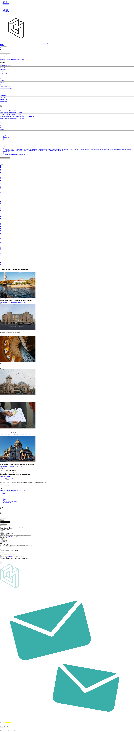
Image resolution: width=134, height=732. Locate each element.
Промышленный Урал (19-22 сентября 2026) (8, 110)
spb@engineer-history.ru (11, 478)
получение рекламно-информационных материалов (39, 516)
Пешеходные (5, 135)
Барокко (1, 84)
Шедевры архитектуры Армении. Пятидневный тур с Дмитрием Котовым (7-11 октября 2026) (17, 116)
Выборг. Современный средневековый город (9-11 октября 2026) (12, 118)
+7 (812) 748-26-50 (21, 527)
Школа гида (5, 1)
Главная (4, 492)
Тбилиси (16, 59)
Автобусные (2, 91)
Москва (2, 59)
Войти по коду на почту (4, 544)
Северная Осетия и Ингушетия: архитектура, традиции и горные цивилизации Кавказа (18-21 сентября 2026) (20, 108)
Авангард (2, 76)
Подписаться (3, 727)
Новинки (4, 132)
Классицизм (2, 82)
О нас (4, 139)
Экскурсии (4, 494)
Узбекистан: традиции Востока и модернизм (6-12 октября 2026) (11, 114)
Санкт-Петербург (7, 59)
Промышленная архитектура (5, 65)
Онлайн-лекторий (6, 4)
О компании (2, 123)
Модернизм (2, 78)
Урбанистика (2, 71)
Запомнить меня (4, 540)
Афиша (4, 493)
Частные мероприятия (6, 137)
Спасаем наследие (6, 11)
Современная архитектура (5, 86)
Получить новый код (4, 534)
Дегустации (2, 97)
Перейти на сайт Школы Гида (5, 476)
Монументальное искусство (5, 69)
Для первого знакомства (4, 93)
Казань (13, 59)
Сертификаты (5, 138)
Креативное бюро (6, 3)
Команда (2, 125)
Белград (23, 59)
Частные (4, 499)
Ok (1, 561)
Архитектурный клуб (6, 133)
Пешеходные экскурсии (4, 302)
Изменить (2, 530)
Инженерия (2, 67)
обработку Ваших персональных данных (22, 516)
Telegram (10, 527)
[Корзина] (2, 60)
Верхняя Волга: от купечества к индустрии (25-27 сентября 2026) (12, 112)
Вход (1, 542)
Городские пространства (4, 73)
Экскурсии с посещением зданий (6, 88)
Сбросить (2, 552)
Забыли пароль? (3, 541)
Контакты (2, 129)
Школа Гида (5, 496)
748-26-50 (3, 478)
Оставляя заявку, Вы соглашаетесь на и (25, 516)
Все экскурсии (5, 131)
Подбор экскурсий (3, 101)
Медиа (4, 498)
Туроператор (5, 2)
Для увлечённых (15, 334)
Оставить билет (3, 518)
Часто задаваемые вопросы (5, 127)
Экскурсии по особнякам (4, 99)
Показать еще (2, 468)
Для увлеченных (3, 95)
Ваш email (2, 726)
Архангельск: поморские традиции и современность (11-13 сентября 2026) (18, 149)
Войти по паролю (12, 554)
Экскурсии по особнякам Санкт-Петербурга (23, 367)
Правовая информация (7, 502)
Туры (3, 136)
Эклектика (2, 80)
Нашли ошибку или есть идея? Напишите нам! (11, 501)
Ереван (20, 59)
